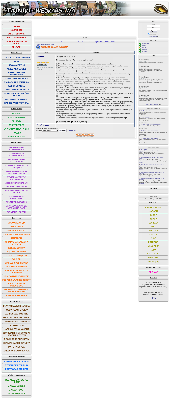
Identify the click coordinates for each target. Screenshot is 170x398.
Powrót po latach (145, 117)
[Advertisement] (85, 27)
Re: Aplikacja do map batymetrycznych (151, 124)
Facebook (144, 51)
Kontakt (144, 45)
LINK (153, 298)
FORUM (144, 47)
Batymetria (144, 49)
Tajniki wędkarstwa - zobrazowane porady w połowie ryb (71, 41)
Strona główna (145, 43)
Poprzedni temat (41, 44)
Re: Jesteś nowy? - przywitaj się (149, 130)
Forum (90, 41)
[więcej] (145, 154)
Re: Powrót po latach (146, 111)
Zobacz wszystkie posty (152, 104)
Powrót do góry (43, 125)
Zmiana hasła (153, 36)
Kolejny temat (50, 44)
